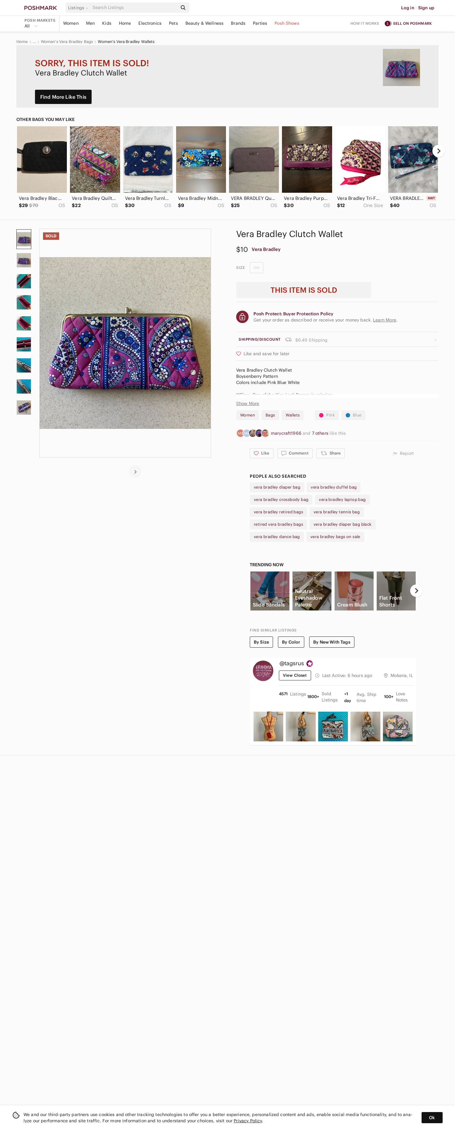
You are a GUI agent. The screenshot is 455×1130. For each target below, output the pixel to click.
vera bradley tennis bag (337, 512)
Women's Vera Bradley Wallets (126, 41)
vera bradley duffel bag (334, 487)
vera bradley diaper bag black (343, 524)
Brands (238, 23)
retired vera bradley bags (278, 524)
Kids (106, 23)
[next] (438, 151)
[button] (79, 8)
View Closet (295, 675)
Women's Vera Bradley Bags (67, 41)
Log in (407, 8)
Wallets (293, 415)
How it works (364, 23)
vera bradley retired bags (278, 512)
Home (125, 23)
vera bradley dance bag (277, 536)
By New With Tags (331, 642)
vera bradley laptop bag (342, 499)
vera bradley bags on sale (335, 536)
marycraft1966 (287, 433)
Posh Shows (287, 23)
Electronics (150, 23)
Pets (173, 23)
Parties (260, 23)
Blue (357, 415)
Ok (432, 1117)
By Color (291, 642)
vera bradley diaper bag (277, 487)
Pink (330, 415)
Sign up (426, 8)
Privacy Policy (248, 1121)
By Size (261, 642)
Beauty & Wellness (204, 23)
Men (90, 23)
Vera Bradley (266, 249)
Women (71, 23)
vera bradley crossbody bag (281, 499)
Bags (270, 415)
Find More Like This (63, 97)
